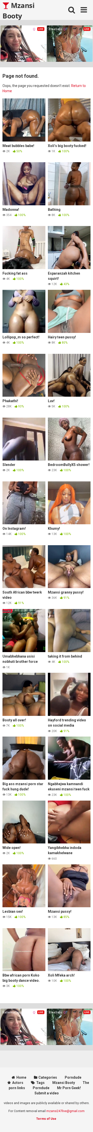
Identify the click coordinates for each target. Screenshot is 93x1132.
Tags (40, 1083)
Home (21, 1077)
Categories (47, 1077)
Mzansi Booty (18, 10)
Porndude (73, 1077)
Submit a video (46, 1093)
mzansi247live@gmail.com (65, 1111)
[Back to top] (84, 1122)
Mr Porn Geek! (69, 1088)
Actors (17, 1083)
